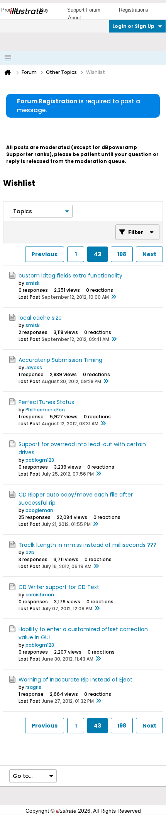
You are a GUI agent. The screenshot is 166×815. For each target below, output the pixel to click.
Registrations (133, 10)
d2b (29, 552)
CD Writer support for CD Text (59, 587)
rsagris (33, 687)
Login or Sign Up (133, 26)
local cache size (40, 318)
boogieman (39, 510)
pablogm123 (39, 460)
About (74, 18)
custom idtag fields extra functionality (70, 275)
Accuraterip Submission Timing (60, 360)
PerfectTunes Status (46, 402)
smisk (32, 283)
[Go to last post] (113, 297)
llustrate (26, 11)
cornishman (39, 594)
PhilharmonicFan (45, 409)
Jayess (33, 367)
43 (97, 254)
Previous (45, 254)
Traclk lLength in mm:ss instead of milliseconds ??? (87, 545)
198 (121, 254)
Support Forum (83, 10)
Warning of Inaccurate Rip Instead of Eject (75, 679)
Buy (44, 10)
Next (149, 254)
